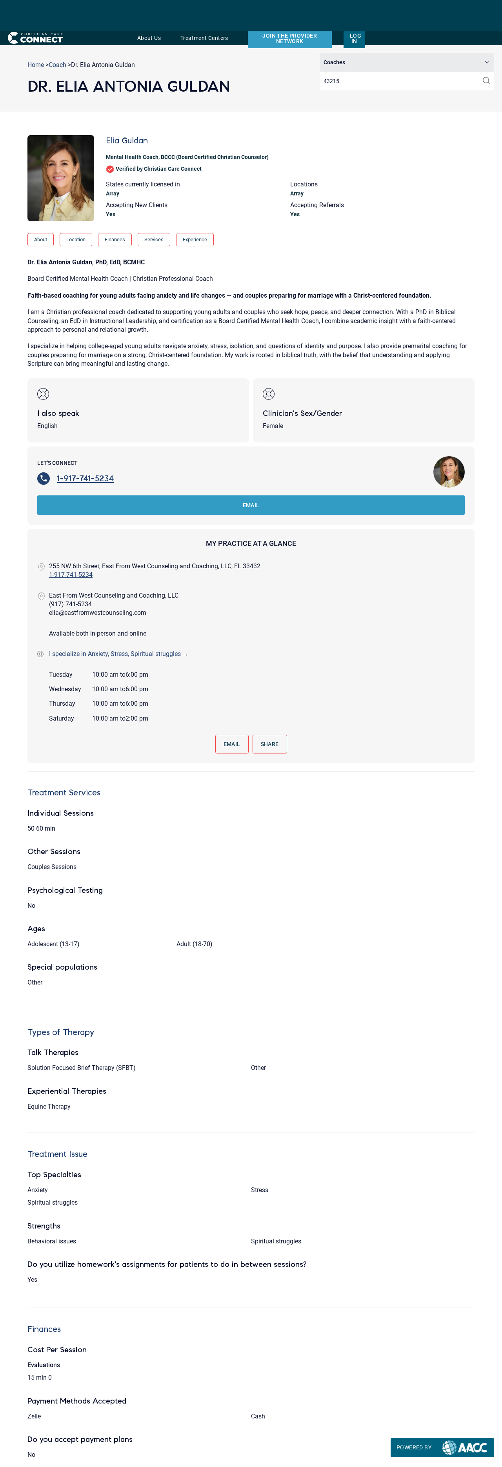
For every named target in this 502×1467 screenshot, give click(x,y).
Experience (195, 239)
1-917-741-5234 (85, 478)
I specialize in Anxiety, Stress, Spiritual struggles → (119, 654)
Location (75, 239)
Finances (115, 239)
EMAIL (251, 505)
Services (154, 239)
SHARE (270, 744)
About (40, 239)
